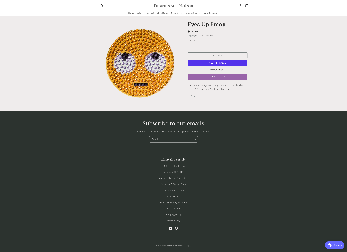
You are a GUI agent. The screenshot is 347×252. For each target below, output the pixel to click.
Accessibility (173, 208)
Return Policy (173, 220)
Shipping (191, 36)
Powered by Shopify (184, 246)
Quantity (191, 40)
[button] (102, 6)
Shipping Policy (173, 214)
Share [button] (193, 96)
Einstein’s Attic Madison (169, 246)
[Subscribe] (195, 139)
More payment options (217, 70)
